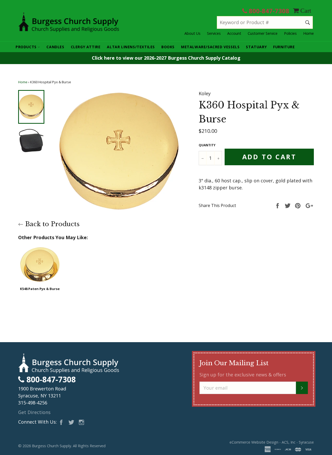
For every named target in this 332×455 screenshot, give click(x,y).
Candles (55, 46)
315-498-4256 (32, 402)
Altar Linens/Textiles (131, 46)
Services (214, 33)
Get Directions (34, 412)
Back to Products (51, 224)
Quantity (207, 145)
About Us (192, 33)
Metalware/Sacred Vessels (210, 46)
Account (234, 33)
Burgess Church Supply (51, 445)
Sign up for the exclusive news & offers (242, 374)
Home (308, 33)
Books (168, 46)
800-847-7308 (268, 10)
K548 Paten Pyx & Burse (40, 288)
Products (27, 46)
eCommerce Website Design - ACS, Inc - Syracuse (272, 442)
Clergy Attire (86, 46)
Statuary (256, 46)
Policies (290, 33)
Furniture (284, 46)
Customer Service (263, 33)
